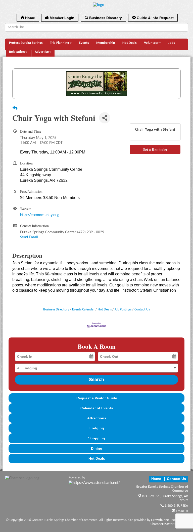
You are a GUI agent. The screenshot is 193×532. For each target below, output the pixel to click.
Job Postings (123, 309)
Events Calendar (83, 309)
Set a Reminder (155, 149)
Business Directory (56, 309)
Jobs (171, 43)
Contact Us (142, 309)
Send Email (29, 237)
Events (84, 43)
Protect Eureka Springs (26, 43)
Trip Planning (59, 43)
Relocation (17, 52)
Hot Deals (129, 43)
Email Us (181, 511)
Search (96, 379)
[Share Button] (104, 117)
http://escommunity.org (39, 215)
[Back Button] (15, 109)
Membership (105, 43)
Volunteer (151, 43)
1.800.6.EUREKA (176, 506)
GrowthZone (160, 520)
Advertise (42, 52)
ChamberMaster (162, 524)
